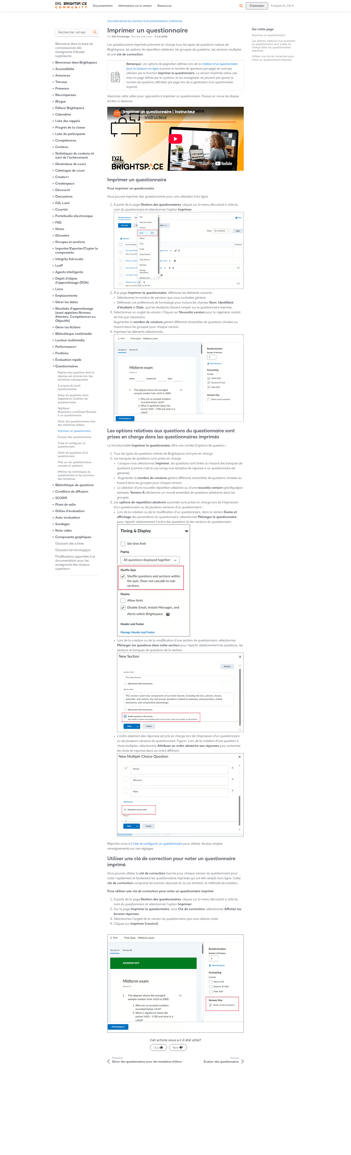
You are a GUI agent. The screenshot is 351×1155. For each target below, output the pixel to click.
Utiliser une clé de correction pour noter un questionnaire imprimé (273, 58)
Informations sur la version (135, 5)
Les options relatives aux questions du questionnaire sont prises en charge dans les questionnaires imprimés (273, 45)
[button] (241, 5)
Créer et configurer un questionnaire (156, 843)
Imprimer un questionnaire (268, 35)
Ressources (164, 5)
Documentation (103, 5)
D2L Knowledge (121, 36)
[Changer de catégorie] (53, 62)
